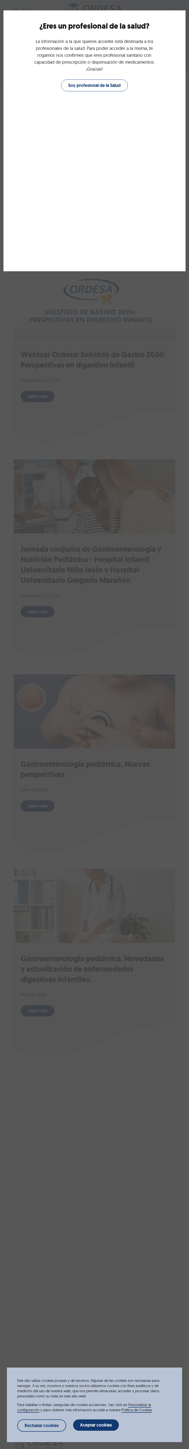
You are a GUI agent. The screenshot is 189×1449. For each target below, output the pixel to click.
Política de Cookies (137, 1410)
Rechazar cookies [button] (42, 1426)
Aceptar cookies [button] (96, 1425)
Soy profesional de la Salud (94, 85)
